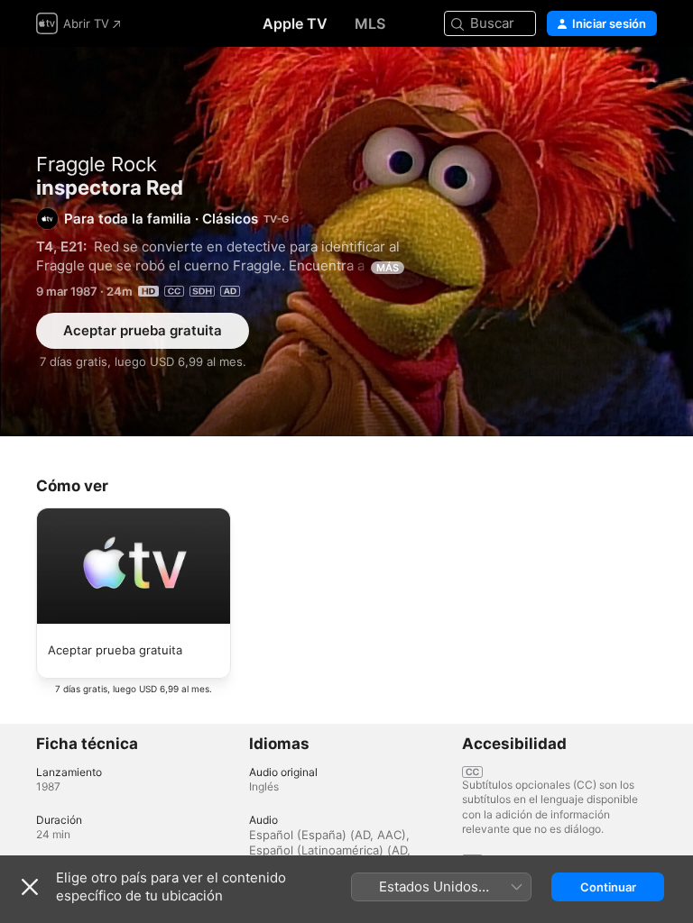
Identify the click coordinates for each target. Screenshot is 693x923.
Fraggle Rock (96, 164)
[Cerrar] (30, 887)
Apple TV (295, 23)
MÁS (387, 267)
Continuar (608, 887)
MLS (370, 23)
